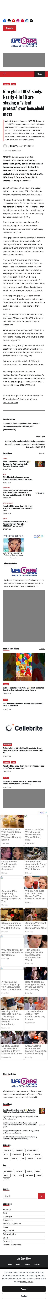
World (6, 1179)
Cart (5, 1213)
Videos (5, 458)
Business (20, 1150)
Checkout (7, 1216)
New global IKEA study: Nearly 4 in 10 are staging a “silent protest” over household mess (23, 399)
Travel (13, 84)
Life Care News (24, 1258)
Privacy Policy (9, 1234)
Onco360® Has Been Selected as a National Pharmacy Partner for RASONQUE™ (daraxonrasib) (21, 427)
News (6, 1158)
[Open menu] (4, 74)
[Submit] (41, 1196)
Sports (14, 1158)
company (19, 1171)
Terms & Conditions (12, 1244)
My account (8, 1230)
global (29, 1171)
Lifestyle (6, 84)
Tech (4, 474)
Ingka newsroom (35, 364)
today (39, 1175)
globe (37, 1171)
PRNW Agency (16, 146)
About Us (7, 1209)
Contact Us (8, 1220)
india (6, 1175)
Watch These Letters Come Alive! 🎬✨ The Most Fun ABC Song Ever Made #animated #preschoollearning (17, 463)
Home (5, 1227)
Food (6, 1154)
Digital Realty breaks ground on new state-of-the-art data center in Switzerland (17, 478)
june (20, 1175)
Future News (16, 1154)
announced (8, 1171)
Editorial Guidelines (12, 1223)
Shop (5, 1238)
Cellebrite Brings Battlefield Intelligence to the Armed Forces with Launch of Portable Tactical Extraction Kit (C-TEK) (25, 444)
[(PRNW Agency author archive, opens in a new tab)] (5, 147)
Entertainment (32, 1150)
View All (42, 453)
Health (5, 518)
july (13, 1175)
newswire (29, 1175)
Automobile (6, 487)
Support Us (8, 1241)
